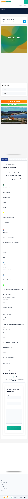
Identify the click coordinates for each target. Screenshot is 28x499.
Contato (2, 484)
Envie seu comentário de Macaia (17, 159)
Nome (8, 395)
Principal (4, 159)
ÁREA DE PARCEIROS (23, 5)
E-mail (8, 401)
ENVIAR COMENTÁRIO (14, 428)
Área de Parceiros (4, 488)
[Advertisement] (14, 69)
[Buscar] (24, 21)
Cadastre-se (3, 486)
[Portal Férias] (6, 2)
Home (2, 480)
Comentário (9, 407)
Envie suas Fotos (4, 490)
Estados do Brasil (4, 482)
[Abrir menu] (26, 2)
